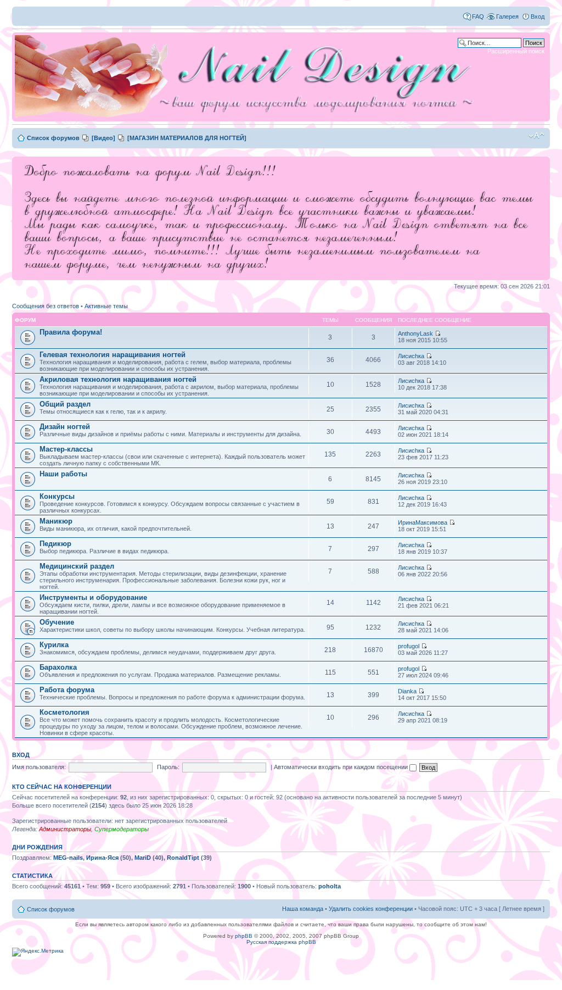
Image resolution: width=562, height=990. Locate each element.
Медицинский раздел (77, 566)
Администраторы (65, 829)
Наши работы (63, 474)
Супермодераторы (121, 829)
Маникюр (56, 521)
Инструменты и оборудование (93, 597)
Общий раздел (65, 404)
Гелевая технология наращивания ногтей (113, 355)
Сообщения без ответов (45, 306)
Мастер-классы (66, 449)
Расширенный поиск (515, 51)
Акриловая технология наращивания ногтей (118, 379)
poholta (329, 886)
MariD (142, 857)
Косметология (64, 712)
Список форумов (53, 138)
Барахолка (58, 667)
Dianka (407, 691)
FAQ (478, 16)
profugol (408, 646)
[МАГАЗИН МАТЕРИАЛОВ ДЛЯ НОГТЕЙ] (186, 138)
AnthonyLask (415, 333)
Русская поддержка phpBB (281, 942)
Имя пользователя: (39, 767)
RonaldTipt (183, 857)
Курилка (54, 645)
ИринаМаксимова (422, 522)
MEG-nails (68, 857)
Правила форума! (71, 332)
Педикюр (55, 544)
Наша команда (302, 908)
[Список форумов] (248, 77)
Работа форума (67, 690)
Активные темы (106, 306)
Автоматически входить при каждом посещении (341, 767)
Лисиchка (411, 356)
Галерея (507, 16)
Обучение (57, 622)
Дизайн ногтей (65, 426)
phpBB (243, 936)
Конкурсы (57, 496)
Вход (537, 16)
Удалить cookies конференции (371, 908)
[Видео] (103, 138)
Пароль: (168, 767)
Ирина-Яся (102, 857)
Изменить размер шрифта (536, 136)
